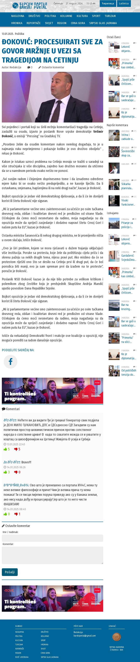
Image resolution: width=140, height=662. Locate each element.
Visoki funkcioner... (128, 202)
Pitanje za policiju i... (127, 225)
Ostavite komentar (52, 67)
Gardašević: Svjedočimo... (128, 257)
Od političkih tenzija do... (128, 372)
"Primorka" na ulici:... (127, 339)
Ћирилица (108, 3)
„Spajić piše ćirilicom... (128, 81)
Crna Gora (78, 23)
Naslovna (17, 16)
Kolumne (66, 16)
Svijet (49, 23)
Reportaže (33, 23)
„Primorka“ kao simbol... (128, 65)
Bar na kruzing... (126, 307)
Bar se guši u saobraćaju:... (128, 98)
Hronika (16, 23)
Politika (50, 16)
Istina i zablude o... (127, 137)
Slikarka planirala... (127, 186)
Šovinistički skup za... (128, 153)
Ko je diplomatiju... (128, 114)
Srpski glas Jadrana (103, 23)
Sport (96, 16)
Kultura (82, 16)
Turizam (110, 16)
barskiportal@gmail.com (85, 635)
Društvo (34, 16)
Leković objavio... (126, 48)
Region (62, 23)
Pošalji (10, 572)
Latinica (124, 3)
